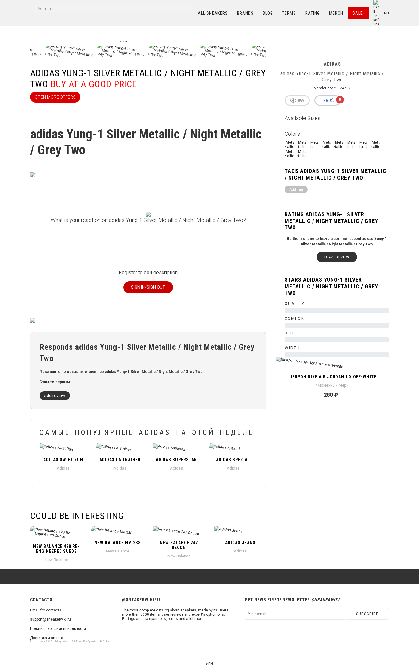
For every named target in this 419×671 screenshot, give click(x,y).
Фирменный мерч (332, 385)
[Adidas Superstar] (176, 448)
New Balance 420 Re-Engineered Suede (56, 549)
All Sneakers (213, 13)
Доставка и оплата (46, 638)
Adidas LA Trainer (119, 459)
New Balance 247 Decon (179, 545)
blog (268, 13)
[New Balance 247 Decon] (179, 531)
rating (312, 13)
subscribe (367, 614)
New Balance (56, 559)
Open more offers (55, 97)
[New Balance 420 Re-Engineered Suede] (56, 533)
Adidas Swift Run (63, 459)
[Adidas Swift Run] (63, 448)
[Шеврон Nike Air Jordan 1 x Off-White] (332, 365)
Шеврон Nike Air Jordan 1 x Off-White (332, 376)
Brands (245, 13)
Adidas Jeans (240, 542)
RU (386, 13)
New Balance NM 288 (117, 542)
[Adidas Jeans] (240, 531)
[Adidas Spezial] (233, 448)
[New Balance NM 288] (117, 531)
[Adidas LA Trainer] (120, 448)
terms (289, 13)
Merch (336, 13)
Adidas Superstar (176, 459)
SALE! (358, 13)
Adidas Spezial (233, 459)
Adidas (63, 468)
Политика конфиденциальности (58, 628)
